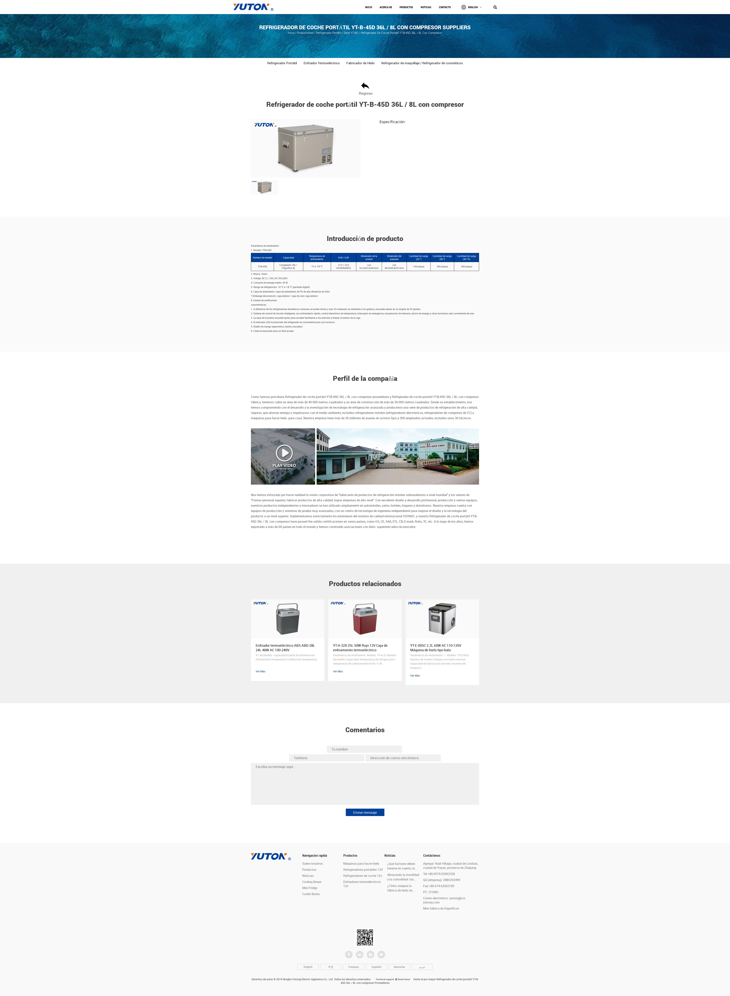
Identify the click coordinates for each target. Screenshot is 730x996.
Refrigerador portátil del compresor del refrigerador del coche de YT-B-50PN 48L (287, 647)
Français (353, 967)
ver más (260, 671)
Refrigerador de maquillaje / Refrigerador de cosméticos (422, 63)
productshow (305, 32)
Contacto (445, 7)
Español (376, 967)
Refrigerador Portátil (329, 32)
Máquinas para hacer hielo (361, 863)
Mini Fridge (309, 888)
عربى (422, 967)
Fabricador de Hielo (360, 63)
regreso (365, 93)
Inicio (291, 32)
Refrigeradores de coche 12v (362, 876)
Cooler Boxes (311, 894)
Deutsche (399, 967)
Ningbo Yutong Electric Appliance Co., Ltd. (308, 979)
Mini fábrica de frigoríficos (441, 908)
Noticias (426, 7)
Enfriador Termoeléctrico (322, 63)
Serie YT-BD (351, 32)
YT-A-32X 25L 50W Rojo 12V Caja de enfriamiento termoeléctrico (437, 647)
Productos (406, 7)
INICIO (368, 7)
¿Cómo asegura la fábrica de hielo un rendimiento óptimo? (401, 890)
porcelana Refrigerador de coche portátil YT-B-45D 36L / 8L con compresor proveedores (330, 397)
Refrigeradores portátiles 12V (363, 870)
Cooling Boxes (311, 882)
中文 (330, 967)
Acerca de (386, 7)
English (473, 7)
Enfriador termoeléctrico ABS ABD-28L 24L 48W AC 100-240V (362, 647)
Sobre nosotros (312, 863)
